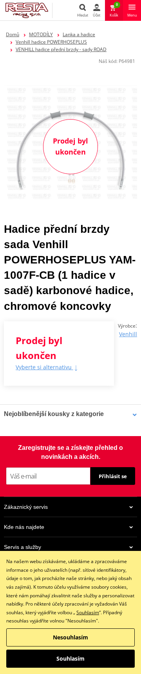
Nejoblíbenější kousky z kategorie (54, 414)
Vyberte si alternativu (44, 367)
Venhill (128, 334)
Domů (12, 34)
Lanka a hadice (79, 34)
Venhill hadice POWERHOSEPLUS (51, 42)
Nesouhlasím (70, 637)
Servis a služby (22, 547)
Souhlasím (87, 612)
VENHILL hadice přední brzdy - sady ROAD (61, 49)
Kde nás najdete (24, 527)
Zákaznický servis (26, 507)
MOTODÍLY (41, 34)
